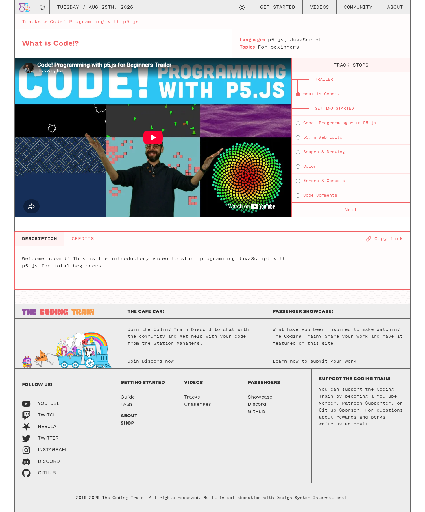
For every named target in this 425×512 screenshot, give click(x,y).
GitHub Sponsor (339, 410)
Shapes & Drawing (324, 152)
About (395, 7)
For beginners (278, 47)
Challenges (197, 404)
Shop (127, 423)
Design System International (311, 498)
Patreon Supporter (366, 403)
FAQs (127, 404)
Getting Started (334, 108)
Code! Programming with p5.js (94, 21)
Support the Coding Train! (354, 379)
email (361, 424)
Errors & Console (324, 181)
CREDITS (83, 238)
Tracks (31, 21)
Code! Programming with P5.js (339, 123)
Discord (257, 404)
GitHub (256, 411)
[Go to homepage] (24, 7)
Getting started (143, 382)
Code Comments (320, 195)
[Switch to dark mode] (242, 7)
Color (309, 166)
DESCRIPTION (39, 238)
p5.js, (277, 40)
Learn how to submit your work (314, 361)
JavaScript (306, 40)
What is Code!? (321, 94)
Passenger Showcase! (303, 311)
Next (351, 210)
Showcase (260, 397)
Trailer (324, 79)
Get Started (277, 7)
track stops (351, 65)
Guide (128, 397)
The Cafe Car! (146, 311)
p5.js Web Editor (324, 137)
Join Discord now (151, 361)
